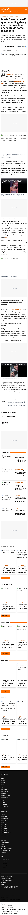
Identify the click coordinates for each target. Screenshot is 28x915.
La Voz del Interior (7, 913)
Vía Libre (3, 867)
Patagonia (3, 835)
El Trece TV (13, 909)
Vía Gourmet (4, 865)
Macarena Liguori (9, 46)
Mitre (19, 909)
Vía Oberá (3, 822)
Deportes (3, 852)
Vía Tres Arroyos (5, 795)
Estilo (2, 854)
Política (3, 844)
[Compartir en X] (8, 71)
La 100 (23, 909)
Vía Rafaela (4, 826)
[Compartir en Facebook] (2, 71)
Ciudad (4, 911)
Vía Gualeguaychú (6, 832)
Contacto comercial (6, 880)
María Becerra (15, 17)
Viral (3, 417)
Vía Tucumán (4, 804)
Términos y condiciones (7, 876)
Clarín (3, 909)
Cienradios (10, 911)
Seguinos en (20, 46)
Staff (2, 884)
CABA (2, 784)
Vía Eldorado (4, 818)
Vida (2, 856)
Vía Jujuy (3, 802)
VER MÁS (4, 578)
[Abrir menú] (26, 9)
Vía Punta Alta (4, 797)
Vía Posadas (4, 816)
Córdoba (3, 780)
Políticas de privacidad (7, 878)
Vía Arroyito (4, 791)
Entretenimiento (5, 850)
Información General (6, 848)
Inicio (2, 778)
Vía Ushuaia (4, 837)
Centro (3, 787)
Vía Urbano (4, 17)
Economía (3, 846)
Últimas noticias (5, 842)
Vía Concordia (4, 830)
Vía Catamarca (5, 806)
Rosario (3, 782)
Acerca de (4, 882)
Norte (2, 800)
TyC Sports (18, 911)
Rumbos (3, 869)
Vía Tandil (3, 793)
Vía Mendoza (4, 811)
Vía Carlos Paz (5, 789)
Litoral (3, 814)
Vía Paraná (4, 828)
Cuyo (2, 809)
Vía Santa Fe (4, 824)
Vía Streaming (4, 863)
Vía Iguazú (3, 820)
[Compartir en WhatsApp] (5, 71)
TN (7, 909)
